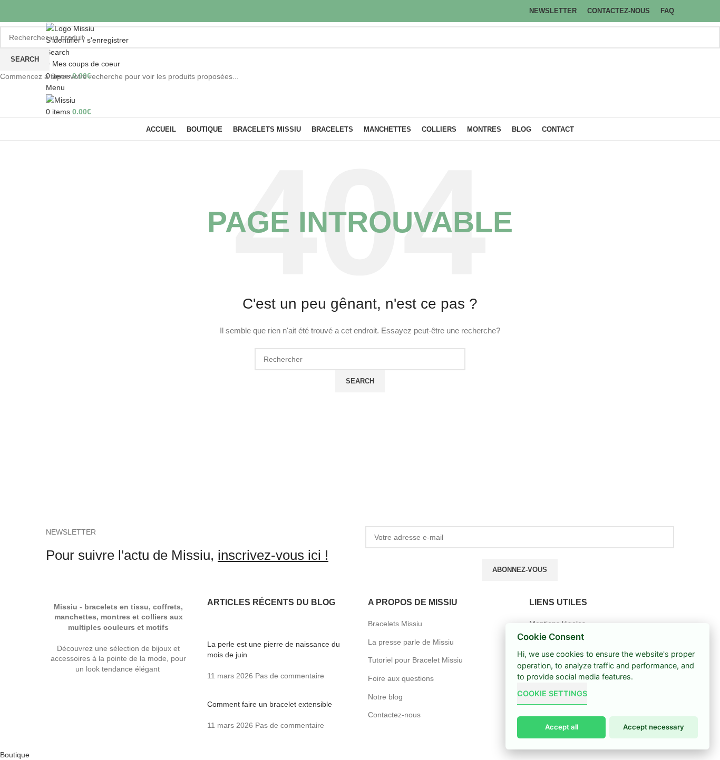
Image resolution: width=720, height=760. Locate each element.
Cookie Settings (552, 693)
